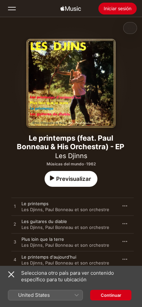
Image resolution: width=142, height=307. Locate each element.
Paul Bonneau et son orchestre (77, 209)
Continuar (111, 295)
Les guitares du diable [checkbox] (44, 221)
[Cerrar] (11, 274)
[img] (70, 9)
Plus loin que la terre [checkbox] (42, 239)
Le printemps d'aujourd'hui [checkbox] (48, 257)
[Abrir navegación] (12, 8)
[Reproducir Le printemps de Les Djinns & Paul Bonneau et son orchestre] (14, 206)
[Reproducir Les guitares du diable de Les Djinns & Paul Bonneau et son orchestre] (14, 224)
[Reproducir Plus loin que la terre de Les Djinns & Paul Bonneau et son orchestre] (14, 242)
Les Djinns (71, 156)
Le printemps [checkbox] (35, 203)
